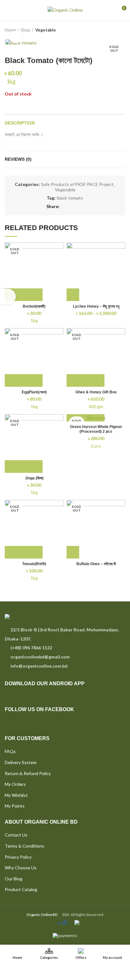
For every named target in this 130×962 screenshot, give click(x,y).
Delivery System (21, 762)
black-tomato (70, 197)
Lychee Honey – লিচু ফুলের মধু (96, 306)
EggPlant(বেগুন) (34, 392)
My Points (15, 805)
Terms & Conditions (24, 846)
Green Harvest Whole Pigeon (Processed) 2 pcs (96, 429)
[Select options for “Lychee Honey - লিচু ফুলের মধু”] (73, 294)
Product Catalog (21, 889)
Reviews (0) (18, 159)
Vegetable (45, 29)
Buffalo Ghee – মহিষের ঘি (96, 564)
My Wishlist (16, 795)
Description (20, 122)
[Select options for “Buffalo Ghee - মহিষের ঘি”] (73, 552)
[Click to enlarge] (15, 37)
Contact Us (16, 834)
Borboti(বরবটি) (34, 306)
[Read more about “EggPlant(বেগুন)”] (24, 380)
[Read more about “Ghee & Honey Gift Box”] (85, 380)
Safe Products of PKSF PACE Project (77, 184)
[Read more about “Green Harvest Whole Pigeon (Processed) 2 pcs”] (85, 415)
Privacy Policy (18, 857)
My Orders (15, 784)
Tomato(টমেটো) (34, 564)
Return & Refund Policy (28, 773)
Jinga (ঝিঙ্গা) (34, 478)
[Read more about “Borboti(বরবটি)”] (24, 294)
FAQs (10, 751)
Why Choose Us (21, 867)
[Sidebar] (8, 296)
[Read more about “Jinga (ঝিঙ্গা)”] (24, 466)
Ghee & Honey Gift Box (96, 392)
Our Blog (13, 878)
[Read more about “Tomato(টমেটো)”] (24, 552)
